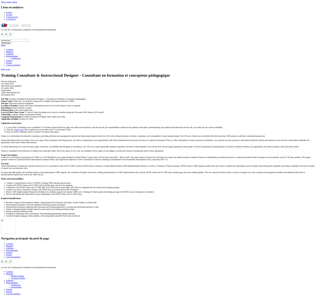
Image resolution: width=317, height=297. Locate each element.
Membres (9, 52)
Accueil (9, 15)
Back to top (5, 69)
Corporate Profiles (18, 278)
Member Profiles (17, 276)
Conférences (16, 58)
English (9, 12)
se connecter (11, 19)
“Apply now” (18, 130)
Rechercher (5, 40)
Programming (16, 287)
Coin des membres (13, 65)
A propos (9, 49)
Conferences (16, 285)
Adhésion (9, 54)
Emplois (9, 61)
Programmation (12, 56)
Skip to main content (9, 2)
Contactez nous (12, 17)
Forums (9, 63)
